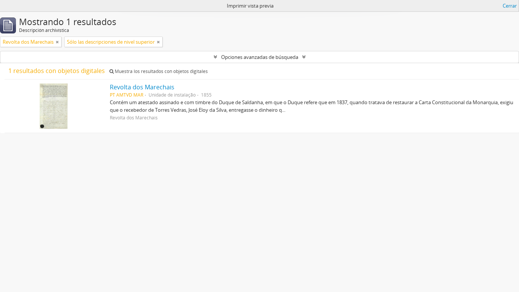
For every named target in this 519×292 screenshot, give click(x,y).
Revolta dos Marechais (142, 87)
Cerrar (510, 5)
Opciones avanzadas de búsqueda (259, 57)
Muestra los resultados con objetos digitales (161, 71)
